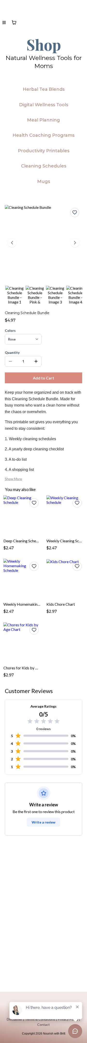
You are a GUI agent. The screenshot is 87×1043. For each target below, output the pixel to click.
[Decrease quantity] (10, 361)
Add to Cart (43, 378)
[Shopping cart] (14, 22)
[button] (4, 22)
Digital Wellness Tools (43, 104)
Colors (10, 330)
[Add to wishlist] (74, 212)
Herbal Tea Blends (44, 89)
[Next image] (75, 242)
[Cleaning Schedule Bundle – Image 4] (75, 295)
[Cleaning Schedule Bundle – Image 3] (55, 295)
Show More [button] (13, 479)
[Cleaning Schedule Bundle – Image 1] (14, 295)
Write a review (43, 822)
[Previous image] (12, 242)
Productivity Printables (43, 150)
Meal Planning (43, 120)
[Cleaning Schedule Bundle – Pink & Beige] (34, 295)
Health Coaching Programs (43, 135)
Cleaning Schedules (43, 166)
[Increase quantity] (36, 361)
